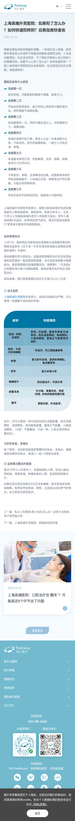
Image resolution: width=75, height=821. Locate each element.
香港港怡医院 (39, 768)
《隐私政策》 (39, 804)
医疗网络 (9, 670)
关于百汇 (9, 705)
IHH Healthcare (18, 768)
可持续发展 (56, 768)
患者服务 (9, 688)
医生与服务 (10, 661)
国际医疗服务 (12, 696)
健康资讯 (9, 679)
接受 (37, 813)
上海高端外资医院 (14, 297)
